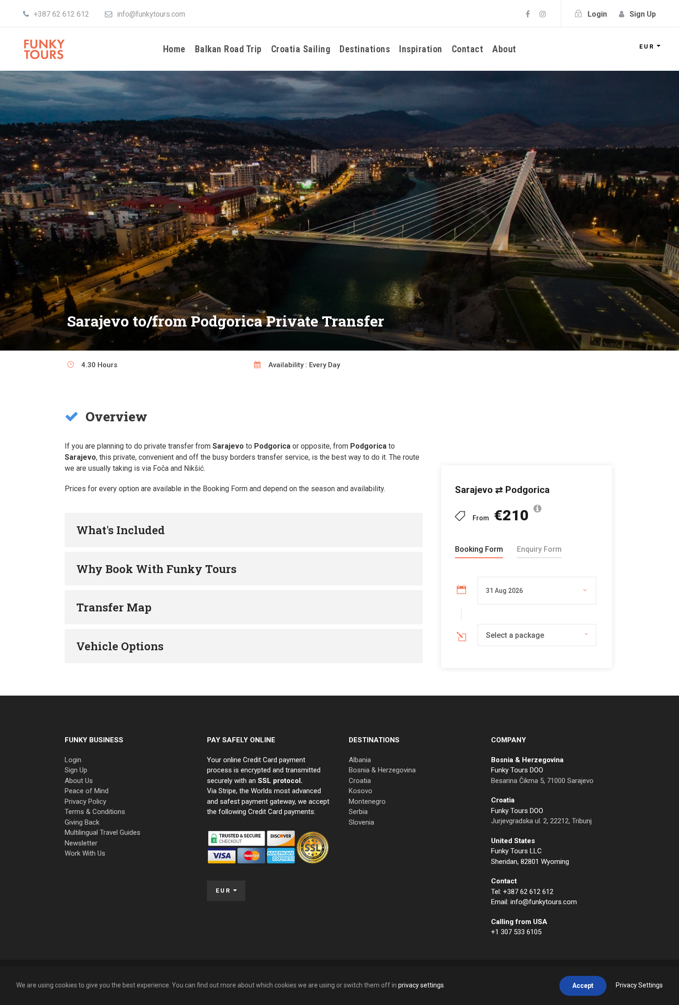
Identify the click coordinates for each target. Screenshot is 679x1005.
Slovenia (361, 822)
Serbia (358, 812)
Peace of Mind (87, 791)
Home (174, 49)
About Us (79, 781)
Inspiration (421, 49)
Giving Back (82, 822)
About (504, 49)
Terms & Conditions (95, 812)
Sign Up (76, 770)
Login (73, 760)
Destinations (365, 49)
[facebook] (528, 14)
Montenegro (367, 801)
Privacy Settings (639, 985)
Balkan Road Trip (228, 49)
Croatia (360, 781)
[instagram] (543, 14)
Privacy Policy (85, 801)
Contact (468, 49)
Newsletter (81, 843)
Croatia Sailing (301, 49)
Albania (360, 760)
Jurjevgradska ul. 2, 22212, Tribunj (541, 821)
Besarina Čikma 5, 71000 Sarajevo (542, 781)
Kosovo (360, 791)
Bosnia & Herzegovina (382, 770)
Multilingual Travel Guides (102, 832)
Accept (583, 985)
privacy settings (421, 985)
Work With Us (85, 853)
